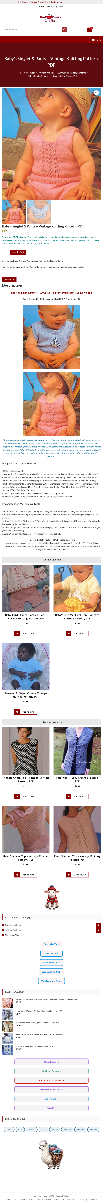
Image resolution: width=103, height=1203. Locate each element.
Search (64, 29)
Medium (32, 1129)
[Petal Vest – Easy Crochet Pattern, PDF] (77, 751)
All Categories (20, 1200)
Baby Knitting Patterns (23, 260)
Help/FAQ (83, 1200)
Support (93, 1200)
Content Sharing (44, 1200)
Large (43, 1129)
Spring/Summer (60, 266)
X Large (55, 1129)
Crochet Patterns (13, 925)
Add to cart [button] (28, 634)
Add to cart (18, 252)
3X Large (80, 1129)
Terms (31, 1200)
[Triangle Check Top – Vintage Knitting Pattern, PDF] (25, 751)
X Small (9, 1129)
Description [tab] (8, 279)
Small (20, 1129)
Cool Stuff (72, 1200)
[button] (96, 92)
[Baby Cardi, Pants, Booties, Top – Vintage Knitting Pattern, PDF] (25, 588)
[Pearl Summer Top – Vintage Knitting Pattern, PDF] (77, 829)
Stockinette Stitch (76, 266)
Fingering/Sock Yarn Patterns (28, 266)
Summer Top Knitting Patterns (49, 260)
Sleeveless (47, 266)
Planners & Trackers (14, 935)
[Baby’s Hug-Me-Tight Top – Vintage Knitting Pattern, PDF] (77, 588)
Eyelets (10, 266)
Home (41, 6)
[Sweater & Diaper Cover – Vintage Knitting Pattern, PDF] (25, 666)
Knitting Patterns (13, 930)
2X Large (67, 1129)
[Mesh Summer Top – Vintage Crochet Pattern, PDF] (25, 829)
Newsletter (59, 1200)
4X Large (93, 1129)
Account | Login (55, 6)
